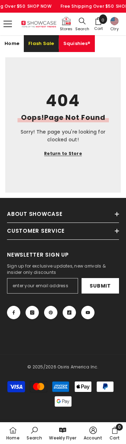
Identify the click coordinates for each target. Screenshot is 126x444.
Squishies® (77, 43)
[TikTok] (69, 312)
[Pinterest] (50, 312)
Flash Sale (41, 43)
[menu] (8, 24)
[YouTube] (87, 312)
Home (12, 43)
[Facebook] (13, 312)
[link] (34, 433)
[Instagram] (32, 312)
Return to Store (63, 153)
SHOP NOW (39, 6)
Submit (100, 285)
